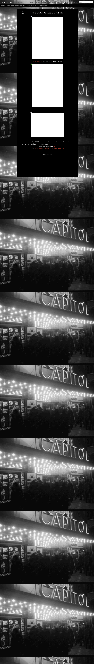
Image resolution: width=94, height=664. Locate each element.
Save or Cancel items (37, 61)
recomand (56, 148)
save (60, 148)
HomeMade (46, 148)
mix (50, 148)
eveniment (41, 148)
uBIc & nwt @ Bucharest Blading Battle (47, 13)
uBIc (55, 146)
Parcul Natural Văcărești (43, 5)
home (9, 5)
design (36, 148)
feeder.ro (33, 5)
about (12, 5)
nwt (52, 148)
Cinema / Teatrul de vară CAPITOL (22, 5)
